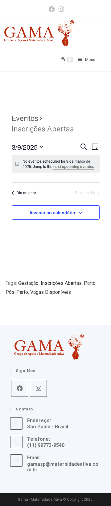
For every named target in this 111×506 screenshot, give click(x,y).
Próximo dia (85, 192)
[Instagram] (38, 388)
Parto (90, 283)
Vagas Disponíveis (50, 292)
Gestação (28, 283)
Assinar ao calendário (52, 212)
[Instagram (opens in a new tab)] (60, 9)
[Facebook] (19, 388)
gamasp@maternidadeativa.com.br (62, 467)
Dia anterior (26, 192)
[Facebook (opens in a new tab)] (52, 9)
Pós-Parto (17, 292)
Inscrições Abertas (61, 283)
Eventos (25, 118)
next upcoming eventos (73, 166)
